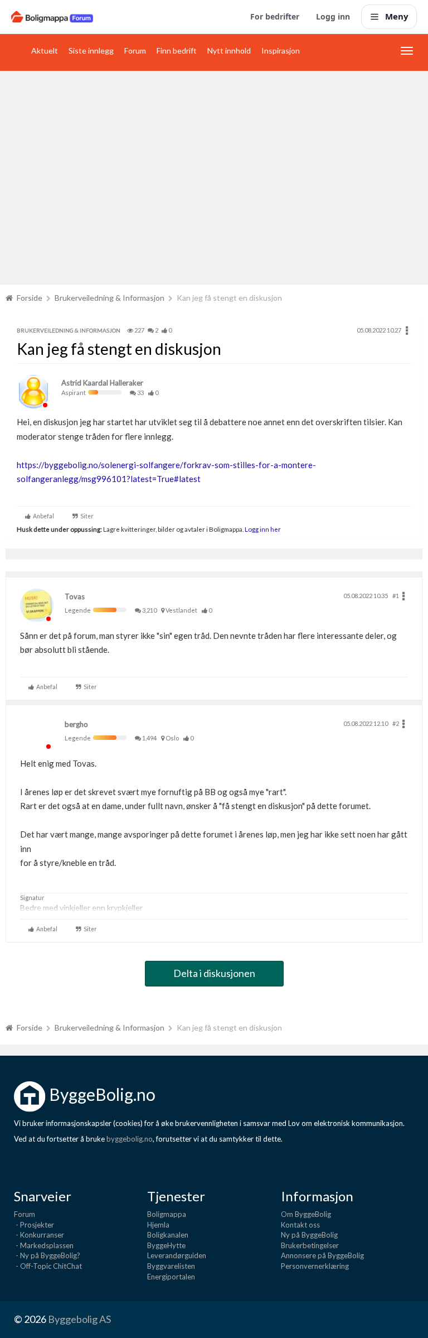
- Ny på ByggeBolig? (47, 1255)
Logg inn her (262, 529)
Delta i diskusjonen (214, 973)
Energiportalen (171, 1276)
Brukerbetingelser (310, 1245)
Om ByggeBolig (306, 1214)
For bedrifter (274, 16)
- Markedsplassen (44, 1245)
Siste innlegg (91, 50)
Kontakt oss (300, 1224)
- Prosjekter (34, 1224)
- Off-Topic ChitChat (48, 1266)
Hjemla (158, 1224)
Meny (396, 16)
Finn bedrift (177, 50)
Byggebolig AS (79, 1319)
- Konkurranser (39, 1234)
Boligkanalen (167, 1234)
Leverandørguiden (176, 1255)
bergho (76, 724)
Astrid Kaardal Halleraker (102, 382)
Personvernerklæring (315, 1266)
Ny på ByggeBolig (309, 1234)
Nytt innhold (229, 50)
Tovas (75, 596)
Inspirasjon (280, 50)
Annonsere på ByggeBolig (322, 1255)
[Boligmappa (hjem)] (52, 17)
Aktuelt (44, 50)
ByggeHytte (166, 1245)
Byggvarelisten (171, 1266)
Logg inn (333, 16)
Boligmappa (166, 1214)
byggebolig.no (129, 1138)
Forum (135, 50)
